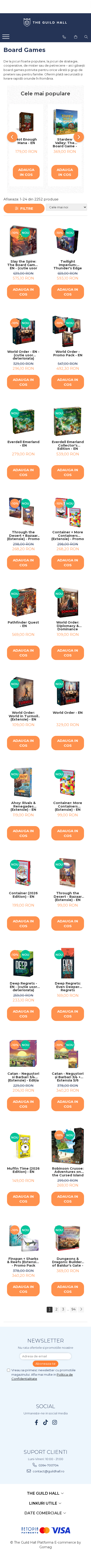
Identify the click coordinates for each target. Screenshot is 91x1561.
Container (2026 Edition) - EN (23, 895)
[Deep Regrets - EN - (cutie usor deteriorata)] (23, 963)
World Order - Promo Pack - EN (67, 353)
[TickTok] (46, 1422)
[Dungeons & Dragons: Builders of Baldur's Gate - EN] (67, 1238)
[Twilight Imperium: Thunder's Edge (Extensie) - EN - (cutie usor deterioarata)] (67, 241)
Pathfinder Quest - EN (23, 624)
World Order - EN (68, 713)
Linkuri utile (43, 1503)
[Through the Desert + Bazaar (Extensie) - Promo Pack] (23, 512)
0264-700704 (48, 1465)
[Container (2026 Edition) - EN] (23, 873)
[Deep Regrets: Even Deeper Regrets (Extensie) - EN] (67, 963)
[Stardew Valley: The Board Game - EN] (64, 122)
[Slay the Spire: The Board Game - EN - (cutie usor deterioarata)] (23, 241)
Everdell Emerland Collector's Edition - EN (68, 445)
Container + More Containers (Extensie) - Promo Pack (67, 536)
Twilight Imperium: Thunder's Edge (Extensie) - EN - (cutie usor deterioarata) (67, 265)
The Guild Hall (43, 1493)
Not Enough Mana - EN (26, 141)
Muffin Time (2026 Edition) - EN (23, 1170)
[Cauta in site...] (86, 37)
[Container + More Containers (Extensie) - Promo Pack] (67, 512)
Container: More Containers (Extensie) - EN (67, 806)
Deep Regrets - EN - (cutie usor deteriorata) (23, 987)
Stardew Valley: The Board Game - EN (65, 143)
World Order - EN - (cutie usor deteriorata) (23, 355)
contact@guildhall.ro (48, 1471)
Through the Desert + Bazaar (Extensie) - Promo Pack (23, 536)
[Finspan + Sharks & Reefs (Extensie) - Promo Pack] (23, 1238)
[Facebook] (36, 1422)
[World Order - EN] (67, 692)
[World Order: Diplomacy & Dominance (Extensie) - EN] (67, 602)
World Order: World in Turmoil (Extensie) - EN (23, 716)
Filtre (25, 208)
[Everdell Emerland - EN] (23, 422)
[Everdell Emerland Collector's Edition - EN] (67, 422)
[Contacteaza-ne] (64, 37)
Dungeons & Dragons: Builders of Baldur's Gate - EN (68, 1262)
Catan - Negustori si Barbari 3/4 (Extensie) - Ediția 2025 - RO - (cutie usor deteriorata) (23, 1077)
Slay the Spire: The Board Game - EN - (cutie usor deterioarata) (23, 265)
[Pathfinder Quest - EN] (23, 602)
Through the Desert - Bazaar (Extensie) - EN (68, 897)
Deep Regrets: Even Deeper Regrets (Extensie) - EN (68, 987)
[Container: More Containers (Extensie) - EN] (67, 782)
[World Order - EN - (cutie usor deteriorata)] (23, 331)
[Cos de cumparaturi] (75, 37)
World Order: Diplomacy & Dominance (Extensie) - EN (67, 626)
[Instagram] (55, 1422)
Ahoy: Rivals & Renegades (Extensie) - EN (23, 806)
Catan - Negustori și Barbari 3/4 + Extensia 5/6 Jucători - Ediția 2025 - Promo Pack (68, 1077)
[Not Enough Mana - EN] (26, 122)
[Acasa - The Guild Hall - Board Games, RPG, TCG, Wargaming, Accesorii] (45, 23)
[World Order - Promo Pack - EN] (67, 331)
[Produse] (6, 38)
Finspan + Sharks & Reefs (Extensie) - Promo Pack (23, 1262)
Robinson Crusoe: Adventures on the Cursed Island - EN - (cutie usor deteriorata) (68, 1172)
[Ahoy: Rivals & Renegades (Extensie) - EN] (23, 782)
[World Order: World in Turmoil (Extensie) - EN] (23, 692)
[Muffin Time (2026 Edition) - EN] (23, 1146)
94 (73, 1309)
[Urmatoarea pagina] (81, 1310)
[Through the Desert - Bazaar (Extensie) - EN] (67, 873)
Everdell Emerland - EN (23, 443)
